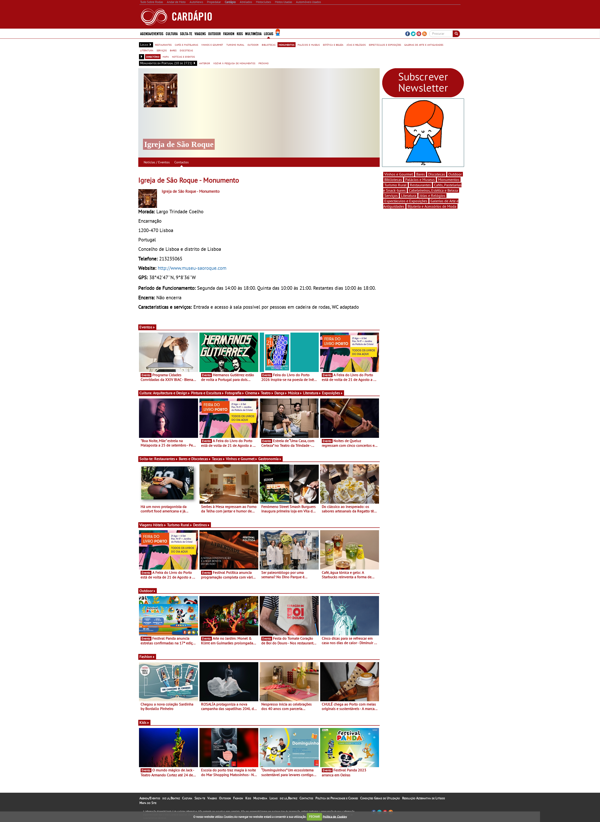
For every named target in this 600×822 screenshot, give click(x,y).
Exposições (331, 392)
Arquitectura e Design (170, 392)
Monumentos (448, 179)
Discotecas (436, 174)
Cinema (251, 392)
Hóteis (158, 524)
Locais (274, 798)
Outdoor (214, 33)
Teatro (266, 392)
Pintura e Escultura (206, 392)
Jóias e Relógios (432, 195)
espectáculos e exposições (385, 44)
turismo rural (235, 44)
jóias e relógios (356, 44)
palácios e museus (309, 44)
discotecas (186, 50)
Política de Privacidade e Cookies (336, 798)
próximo (264, 63)
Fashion (228, 33)
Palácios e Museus (420, 179)
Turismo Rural (178, 524)
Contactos (181, 162)
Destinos (200, 524)
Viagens (212, 798)
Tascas (217, 458)
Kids (240, 33)
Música (293, 392)
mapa (166, 56)
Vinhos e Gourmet (240, 458)
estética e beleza (333, 44)
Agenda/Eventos (151, 33)
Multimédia (260, 798)
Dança (279, 392)
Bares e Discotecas (193, 458)
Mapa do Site (147, 803)
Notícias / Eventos (157, 162)
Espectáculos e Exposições (405, 201)
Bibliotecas (393, 179)
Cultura (187, 798)
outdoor (253, 44)
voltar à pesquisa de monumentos (234, 63)
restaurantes (163, 44)
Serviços (391, 195)
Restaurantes (164, 458)
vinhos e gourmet (212, 44)
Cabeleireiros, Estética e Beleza (433, 190)
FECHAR (314, 816)
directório (152, 56)
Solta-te (200, 798)
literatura (146, 50)
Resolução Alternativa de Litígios (423, 798)
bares (173, 50)
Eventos (145, 327)
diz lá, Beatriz (171, 798)
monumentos (286, 44)
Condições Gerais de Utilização (380, 798)
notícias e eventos (183, 56)
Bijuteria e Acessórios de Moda (432, 206)
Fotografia (233, 392)
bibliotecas (268, 44)
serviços (162, 50)
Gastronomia (268, 458)
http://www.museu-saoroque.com (192, 268)
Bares (420, 174)
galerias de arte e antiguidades (423, 44)
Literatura (310, 392)
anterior (204, 63)
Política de (335, 816)
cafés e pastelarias (186, 44)
